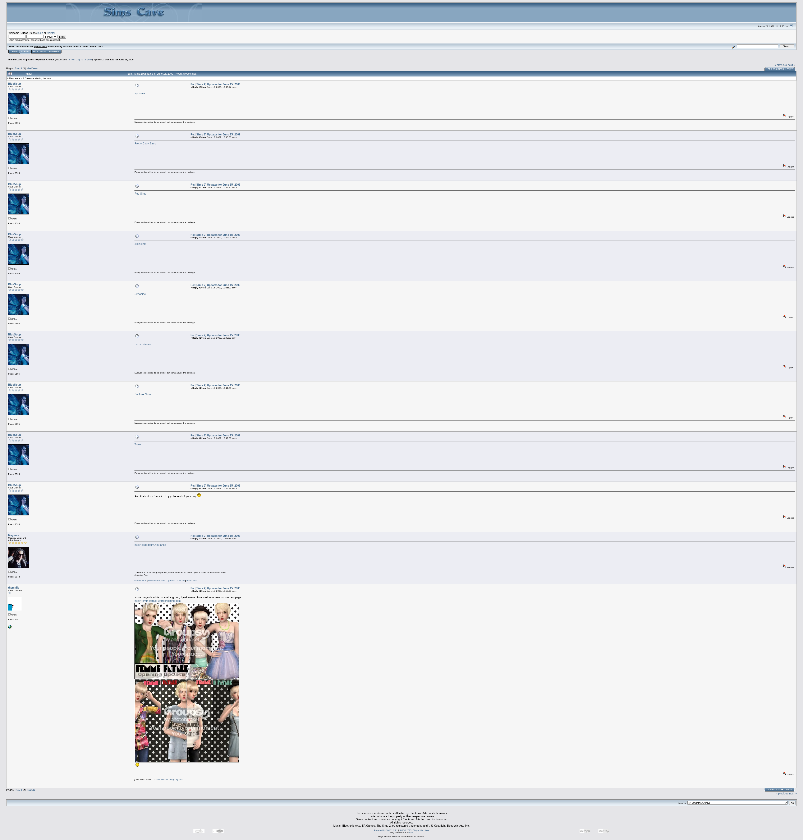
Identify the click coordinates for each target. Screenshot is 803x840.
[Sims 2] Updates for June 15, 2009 (114, 59)
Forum (25, 52)
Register (54, 52)
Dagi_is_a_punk (84, 59)
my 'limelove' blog (165, 779)
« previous (780, 64)
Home (15, 52)
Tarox (137, 444)
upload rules (40, 46)
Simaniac (140, 294)
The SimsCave (14, 59)
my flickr (179, 779)
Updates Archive (45, 59)
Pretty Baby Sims (145, 143)
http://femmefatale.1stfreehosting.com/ (158, 600)
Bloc (411, 832)
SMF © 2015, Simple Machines (414, 830)
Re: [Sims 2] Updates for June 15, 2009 (215, 84)
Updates (29, 59)
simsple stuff (140, 580)
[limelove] (10, 628)
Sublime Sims (142, 394)
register (51, 33)
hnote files (192, 580)
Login (43, 52)
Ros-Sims (140, 193)
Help (35, 52)
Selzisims (140, 243)
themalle (13, 587)
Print (790, 69)
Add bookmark (776, 69)
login (40, 33)
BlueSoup (14, 83)
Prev (17, 68)
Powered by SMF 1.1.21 (386, 830)
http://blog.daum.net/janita (150, 544)
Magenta (13, 535)
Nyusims (139, 93)
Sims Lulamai (142, 344)
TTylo (71, 59)
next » (791, 64)
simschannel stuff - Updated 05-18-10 (166, 580)
